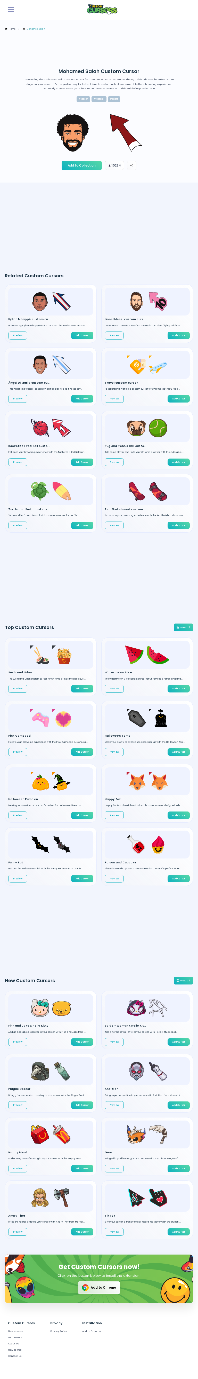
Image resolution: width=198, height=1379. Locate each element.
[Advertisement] (99, 49)
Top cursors (15, 1337)
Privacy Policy (58, 1331)
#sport (114, 98)
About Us (13, 1343)
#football (99, 98)
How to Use (15, 1349)
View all (185, 627)
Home (12, 29)
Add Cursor (82, 688)
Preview (17, 335)
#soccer (83, 98)
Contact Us (15, 1356)
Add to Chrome (103, 1287)
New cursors (15, 1331)
